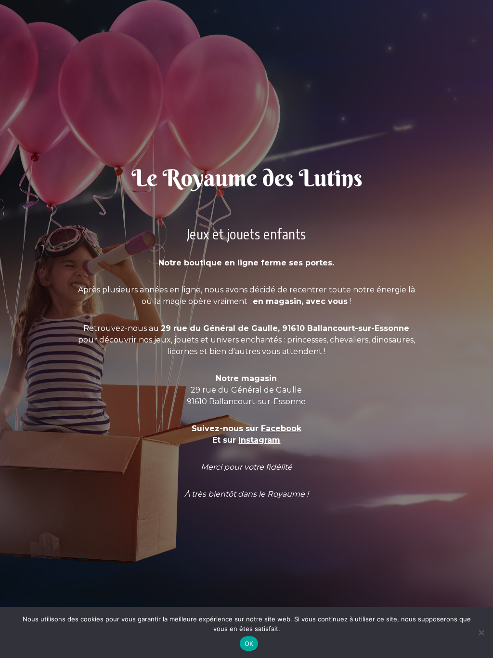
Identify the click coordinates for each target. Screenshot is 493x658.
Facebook (281, 428)
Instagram (259, 440)
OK (249, 643)
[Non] (481, 632)
